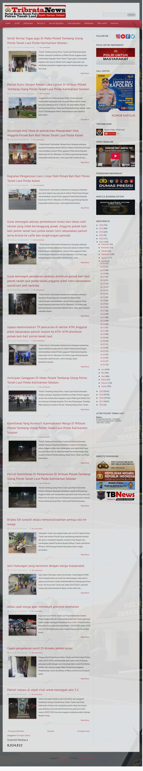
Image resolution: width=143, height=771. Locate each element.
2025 (101, 228)
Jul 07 (103, 344)
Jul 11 (103, 331)
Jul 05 (103, 351)
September (105, 254)
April (103, 376)
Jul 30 (103, 267)
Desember (105, 244)
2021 (101, 242)
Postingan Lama (83, 731)
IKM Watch (102, 23)
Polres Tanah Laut (85, 758)
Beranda (50, 731)
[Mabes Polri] (115, 470)
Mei (102, 373)
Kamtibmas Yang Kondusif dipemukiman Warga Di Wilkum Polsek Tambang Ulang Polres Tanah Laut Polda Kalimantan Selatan (47, 427)
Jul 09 (103, 337)
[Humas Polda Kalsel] (115, 489)
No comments (45, 47)
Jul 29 (103, 270)
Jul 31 (103, 263)
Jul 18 (103, 307)
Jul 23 (103, 290)
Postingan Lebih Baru (16, 731)
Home (8, 23)
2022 (101, 238)
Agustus (104, 258)
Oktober (104, 251)
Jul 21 (103, 297)
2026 (101, 225)
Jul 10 (103, 334)
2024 (101, 232)
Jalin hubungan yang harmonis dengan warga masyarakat (45, 566)
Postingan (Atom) (23, 735)
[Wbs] (115, 214)
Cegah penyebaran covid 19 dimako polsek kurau (39, 648)
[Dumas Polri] (115, 64)
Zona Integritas (73, 23)
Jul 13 (103, 324)
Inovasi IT (41, 23)
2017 (101, 401)
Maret (103, 379)
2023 (101, 235)
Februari (104, 383)
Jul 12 (103, 327)
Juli (102, 261)
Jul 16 (103, 314)
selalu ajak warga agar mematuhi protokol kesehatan (43, 607)
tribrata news (64, 758)
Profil (17, 23)
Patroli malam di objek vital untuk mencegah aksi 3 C (43, 690)
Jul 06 (103, 347)
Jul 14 (103, 320)
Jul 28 (103, 273)
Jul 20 (103, 300)
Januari (104, 386)
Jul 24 (103, 287)
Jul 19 (103, 304)
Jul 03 (103, 358)
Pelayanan (28, 23)
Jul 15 (103, 317)
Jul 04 (103, 354)
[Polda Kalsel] (115, 480)
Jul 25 (103, 284)
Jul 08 (103, 341)
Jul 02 (103, 361)
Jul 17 (103, 310)
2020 (101, 391)
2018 (101, 398)
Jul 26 (103, 280)
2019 (101, 394)
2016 (101, 405)
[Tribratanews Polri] (115, 500)
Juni (102, 369)
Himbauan (89, 23)
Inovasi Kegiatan (56, 23)
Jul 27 (103, 277)
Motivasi (114, 23)
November (105, 247)
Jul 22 (103, 294)
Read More (85, 73)
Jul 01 (103, 364)
